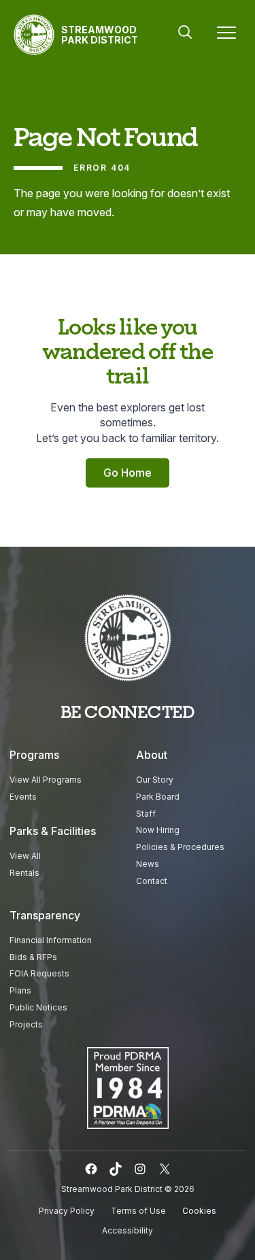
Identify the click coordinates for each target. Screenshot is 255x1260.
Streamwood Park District (99, 35)
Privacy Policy (67, 1211)
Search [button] (185, 32)
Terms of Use (138, 1211)
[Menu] (226, 35)
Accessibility (127, 1230)
